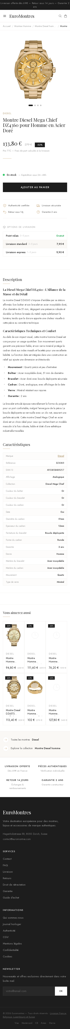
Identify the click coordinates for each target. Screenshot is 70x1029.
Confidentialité (10, 950)
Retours (7, 878)
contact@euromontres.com (17, 839)
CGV (6, 937)
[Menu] (4, 16)
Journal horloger (12, 924)
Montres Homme (22, 26)
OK (61, 991)
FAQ (5, 865)
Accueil (7, 26)
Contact (7, 859)
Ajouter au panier (35, 187)
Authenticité (9, 931)
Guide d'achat (11, 898)
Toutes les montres (25, 739)
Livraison (8, 872)
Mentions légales (12, 944)
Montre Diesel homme (45, 26)
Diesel (7, 113)
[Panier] (65, 16)
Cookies (7, 956)
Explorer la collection (35, 748)
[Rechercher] (60, 16)
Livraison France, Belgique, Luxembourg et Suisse (35, 1015)
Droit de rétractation (14, 885)
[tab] (31, 105)
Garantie (8, 891)
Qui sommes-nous (13, 918)
